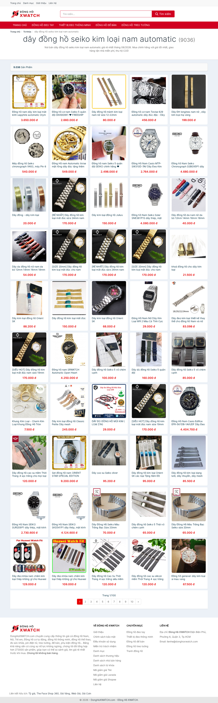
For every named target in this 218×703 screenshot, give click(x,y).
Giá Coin (86, 693)
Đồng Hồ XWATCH (128, 699)
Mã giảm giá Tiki (102, 670)
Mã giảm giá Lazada (104, 674)
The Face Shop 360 (48, 693)
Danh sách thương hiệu (106, 655)
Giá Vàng (65, 693)
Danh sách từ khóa (103, 665)
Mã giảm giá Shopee (104, 679)
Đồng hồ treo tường (136, 25)
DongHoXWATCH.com (103, 699)
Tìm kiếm (164, 14)
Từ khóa (27, 31)
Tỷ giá (31, 693)
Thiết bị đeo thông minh (75, 25)
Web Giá (76, 693)
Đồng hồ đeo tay (43, 25)
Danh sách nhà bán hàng (107, 660)
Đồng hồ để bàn (106, 25)
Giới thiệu (41, 3)
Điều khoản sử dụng (104, 641)
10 (132, 601)
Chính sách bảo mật (104, 636)
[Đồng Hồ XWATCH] (27, 628)
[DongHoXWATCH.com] (25, 14)
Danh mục (28, 3)
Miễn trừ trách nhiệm (104, 646)
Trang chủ (15, 3)
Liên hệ (53, 3)
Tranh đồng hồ (135, 651)
